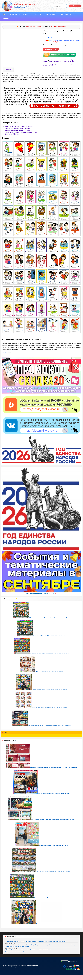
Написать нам (66, 14)
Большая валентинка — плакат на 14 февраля (18, 130)
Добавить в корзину (50, 49)
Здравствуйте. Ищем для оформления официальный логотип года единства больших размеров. (28, 949)
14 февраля (52, 64)
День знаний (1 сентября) (34, 26)
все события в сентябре (58, 26)
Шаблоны (13, 14)
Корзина (6, 19)
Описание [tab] (8, 69)
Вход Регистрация (75, 5)
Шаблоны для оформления (56, 61)
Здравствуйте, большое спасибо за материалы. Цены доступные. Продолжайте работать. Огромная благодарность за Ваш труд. (36, 941)
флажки (51, 65)
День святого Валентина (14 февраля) (61, 60)
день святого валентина (62, 64)
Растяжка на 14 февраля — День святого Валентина (21, 132)
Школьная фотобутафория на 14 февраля (17, 128)
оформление (72, 64)
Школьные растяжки (69, 61)
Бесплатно (38, 14)
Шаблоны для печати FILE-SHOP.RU (18, 965)
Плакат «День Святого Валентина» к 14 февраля (19, 126)
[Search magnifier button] (65, 6)
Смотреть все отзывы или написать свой (14, 951)
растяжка (45, 65)
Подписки (25, 14)
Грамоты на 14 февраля (12, 134)
